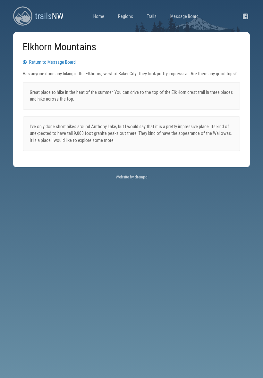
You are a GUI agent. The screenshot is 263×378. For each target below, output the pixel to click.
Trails (152, 16)
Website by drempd (132, 177)
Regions (125, 16)
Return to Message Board (52, 62)
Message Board (184, 16)
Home (98, 16)
